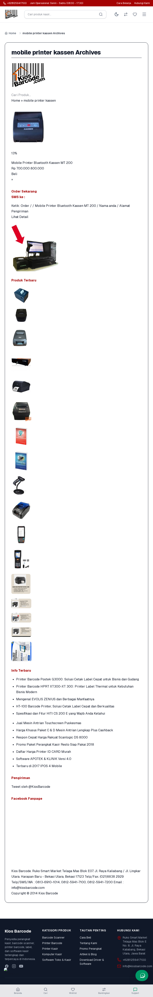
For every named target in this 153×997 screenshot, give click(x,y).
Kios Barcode (48, 893)
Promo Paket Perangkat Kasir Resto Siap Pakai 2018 (55, 744)
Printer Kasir (50, 948)
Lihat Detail (19, 217)
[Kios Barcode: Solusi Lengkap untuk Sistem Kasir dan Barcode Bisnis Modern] (76, 651)
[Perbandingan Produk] (125, 14)
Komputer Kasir (52, 954)
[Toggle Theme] (116, 14)
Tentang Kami (88, 943)
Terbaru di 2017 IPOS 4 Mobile (39, 766)
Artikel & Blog (88, 954)
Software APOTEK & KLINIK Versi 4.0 (43, 759)
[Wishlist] (135, 14)
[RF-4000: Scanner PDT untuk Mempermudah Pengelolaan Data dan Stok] (76, 559)
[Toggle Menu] (144, 14)
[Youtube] (21, 966)
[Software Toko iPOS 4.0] (76, 461)
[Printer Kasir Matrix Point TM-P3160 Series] (76, 295)
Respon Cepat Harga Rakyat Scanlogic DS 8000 (52, 737)
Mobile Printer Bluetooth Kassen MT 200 (42, 163)
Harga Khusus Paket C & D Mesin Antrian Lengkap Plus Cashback (64, 730)
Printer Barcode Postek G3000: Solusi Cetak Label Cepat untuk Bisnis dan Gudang (77, 679)
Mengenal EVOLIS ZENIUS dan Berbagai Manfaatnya (55, 699)
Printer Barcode (52, 943)
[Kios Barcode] (76, 75)
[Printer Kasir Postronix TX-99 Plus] (76, 411)
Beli (14, 174)
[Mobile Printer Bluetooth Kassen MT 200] (76, 127)
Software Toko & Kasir (56, 960)
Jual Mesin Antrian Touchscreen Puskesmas (48, 723)
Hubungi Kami (142, 3)
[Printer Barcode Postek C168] (76, 387)
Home (12, 33)
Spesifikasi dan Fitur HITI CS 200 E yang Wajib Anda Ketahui (60, 713)
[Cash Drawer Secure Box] (76, 362)
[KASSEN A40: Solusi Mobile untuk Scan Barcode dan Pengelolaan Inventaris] (76, 535)
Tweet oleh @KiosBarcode (30, 787)
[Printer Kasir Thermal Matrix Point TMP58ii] (76, 315)
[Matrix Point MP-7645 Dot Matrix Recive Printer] (76, 337)
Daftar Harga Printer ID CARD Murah (43, 752)
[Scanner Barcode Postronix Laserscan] (76, 485)
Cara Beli (85, 937)
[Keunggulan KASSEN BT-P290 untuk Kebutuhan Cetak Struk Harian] (76, 510)
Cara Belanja (124, 3)
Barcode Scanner (53, 937)
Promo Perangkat (91, 948)
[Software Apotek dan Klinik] (76, 436)
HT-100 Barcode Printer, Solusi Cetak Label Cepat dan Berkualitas (65, 706)
